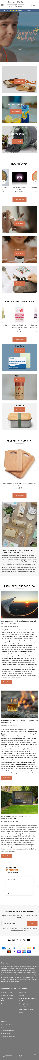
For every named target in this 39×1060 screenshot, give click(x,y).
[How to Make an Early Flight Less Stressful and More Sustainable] (19, 604)
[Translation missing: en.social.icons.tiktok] (20, 940)
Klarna (3, 1028)
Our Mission (23, 992)
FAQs (2, 1001)
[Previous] (3, 182)
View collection (19, 199)
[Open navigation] (2, 4)
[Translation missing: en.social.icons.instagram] (13, 940)
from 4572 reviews (12, 872)
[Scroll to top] (35, 1055)
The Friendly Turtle (19, 1056)
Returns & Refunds (7, 998)
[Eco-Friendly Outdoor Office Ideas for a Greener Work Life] (19, 800)
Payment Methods (6, 1025)
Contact (3, 1004)
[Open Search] (31, 4)
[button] (2, 887)
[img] (20, 870)
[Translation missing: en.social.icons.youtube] (28, 940)
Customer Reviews (7, 992)
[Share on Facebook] (17, 940)
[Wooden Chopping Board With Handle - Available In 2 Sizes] (20, 464)
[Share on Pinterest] (24, 940)
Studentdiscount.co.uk (8, 1036)
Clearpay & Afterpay (7, 1031)
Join (32, 923)
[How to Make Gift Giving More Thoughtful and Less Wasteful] (19, 704)
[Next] (35, 182)
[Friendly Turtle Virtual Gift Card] (19, 177)
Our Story (22, 995)
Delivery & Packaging (7, 995)
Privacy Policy (23, 1004)
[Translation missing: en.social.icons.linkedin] (9, 940)
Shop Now (19, 223)
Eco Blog (22, 1001)
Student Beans (5, 1033)
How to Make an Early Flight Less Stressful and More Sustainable (18, 622)
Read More (6, 682)
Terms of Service (24, 1007)
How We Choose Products (27, 998)
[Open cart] (34, 4)
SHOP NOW (19, 82)
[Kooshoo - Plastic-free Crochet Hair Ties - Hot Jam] (19, 314)
